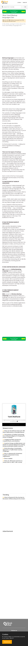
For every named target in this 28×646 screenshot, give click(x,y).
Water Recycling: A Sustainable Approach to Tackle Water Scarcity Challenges (12, 450)
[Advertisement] (14, 41)
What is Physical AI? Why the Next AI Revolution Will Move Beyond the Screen (14, 498)
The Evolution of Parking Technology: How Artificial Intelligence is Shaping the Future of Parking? (14, 436)
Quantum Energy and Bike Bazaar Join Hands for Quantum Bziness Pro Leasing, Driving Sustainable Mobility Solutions (14, 445)
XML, (6, 21)
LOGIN (19, 2)
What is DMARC (8, 458)
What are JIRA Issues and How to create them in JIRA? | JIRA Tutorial (12, 461)
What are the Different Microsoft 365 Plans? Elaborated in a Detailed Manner (14, 431)
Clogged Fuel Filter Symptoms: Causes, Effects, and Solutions (12, 440)
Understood (7, 641)
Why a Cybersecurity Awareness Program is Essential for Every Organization (12, 455)
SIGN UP (25, 2)
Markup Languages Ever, (15, 20)
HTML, (23, 20)
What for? (12, 638)
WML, (4, 21)
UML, (8, 21)
